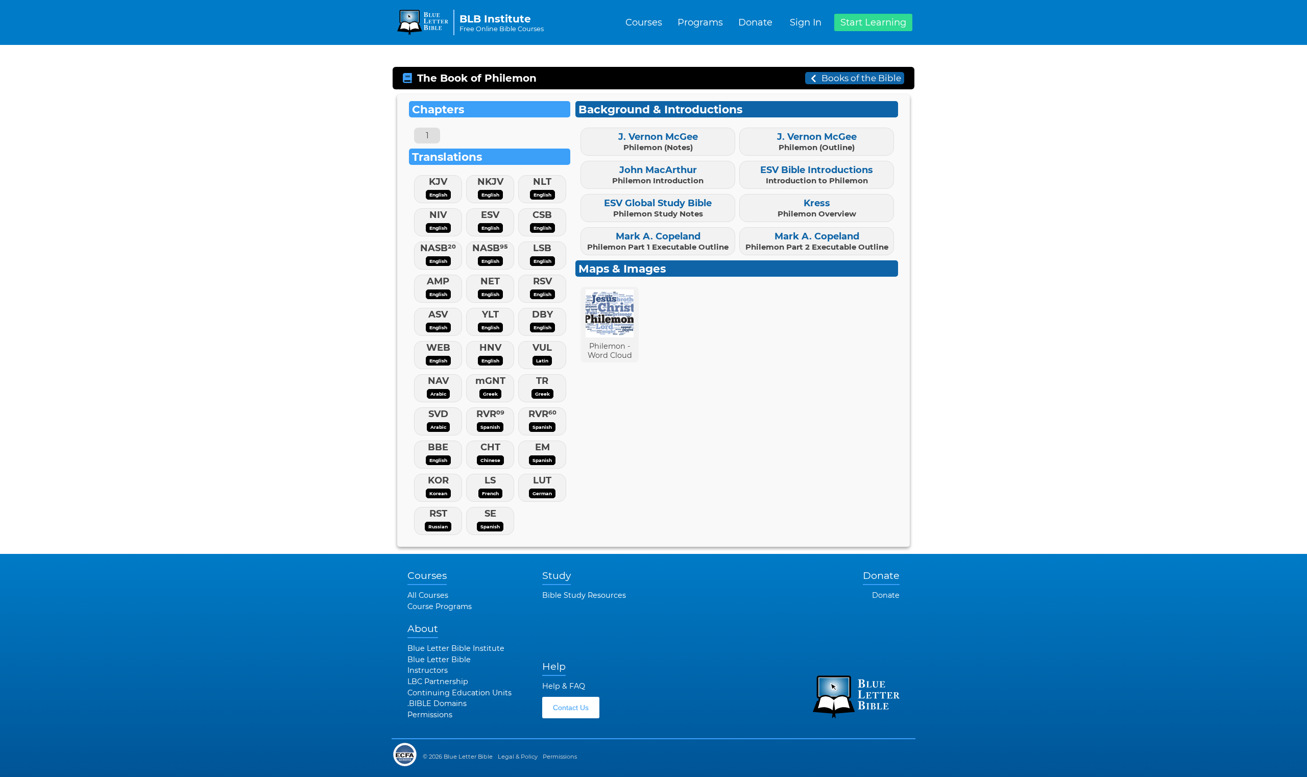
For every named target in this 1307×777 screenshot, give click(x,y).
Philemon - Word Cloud (610, 351)
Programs (700, 22)
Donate (755, 22)
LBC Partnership (437, 681)
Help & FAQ (563, 686)
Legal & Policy (518, 756)
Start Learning (873, 22)
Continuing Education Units (459, 692)
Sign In (805, 22)
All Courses (427, 595)
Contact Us (571, 707)
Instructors (427, 670)
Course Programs (439, 606)
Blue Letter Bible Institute (455, 648)
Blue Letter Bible (439, 659)
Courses (643, 22)
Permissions (429, 714)
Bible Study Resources (584, 595)
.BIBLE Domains (437, 703)
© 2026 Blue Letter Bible (458, 756)
